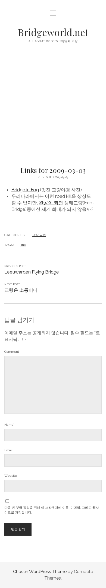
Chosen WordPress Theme (40, 571)
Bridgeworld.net (53, 32)
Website (10, 476)
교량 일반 (39, 235)
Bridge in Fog (25, 189)
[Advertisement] (53, 106)
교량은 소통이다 (21, 290)
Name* (9, 425)
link (23, 245)
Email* (9, 450)
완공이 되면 (51, 202)
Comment (11, 352)
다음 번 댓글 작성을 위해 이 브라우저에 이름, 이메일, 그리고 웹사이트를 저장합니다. (51, 510)
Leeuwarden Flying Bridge (31, 272)
